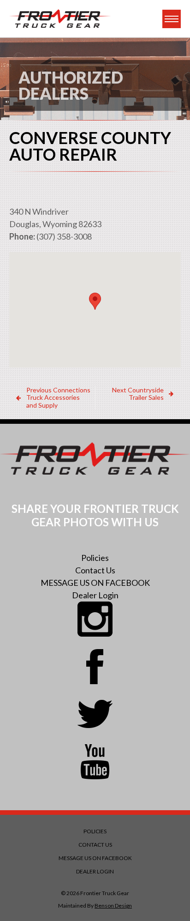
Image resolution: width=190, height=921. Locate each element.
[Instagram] (95, 619)
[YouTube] (95, 761)
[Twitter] (95, 714)
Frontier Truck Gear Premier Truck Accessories (60, 18)
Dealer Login (95, 595)
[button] (95, 301)
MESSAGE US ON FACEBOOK (95, 583)
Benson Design (113, 905)
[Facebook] (95, 666)
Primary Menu (171, 19)
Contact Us (95, 570)
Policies (95, 558)
